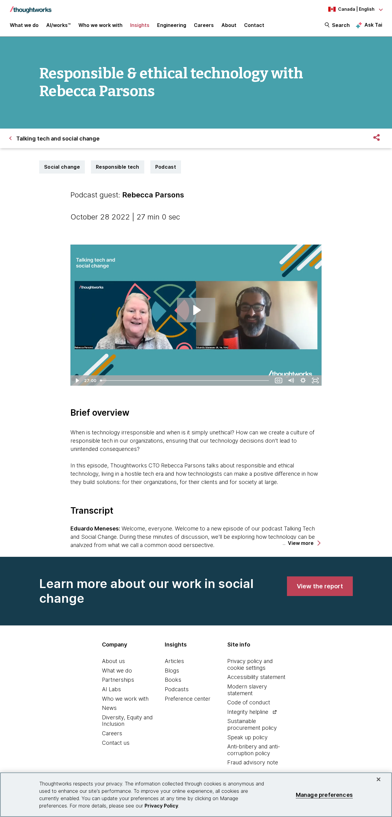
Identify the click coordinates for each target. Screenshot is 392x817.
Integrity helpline (247, 712)
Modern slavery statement (247, 689)
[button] (304, 543)
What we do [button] (24, 25)
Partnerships (118, 679)
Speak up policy (247, 737)
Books (173, 679)
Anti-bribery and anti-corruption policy (253, 749)
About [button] (228, 25)
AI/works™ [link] (58, 25)
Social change (62, 167)
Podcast (165, 167)
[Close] (378, 779)
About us (113, 661)
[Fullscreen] (315, 380)
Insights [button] (139, 25)
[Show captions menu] (279, 380)
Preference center (187, 698)
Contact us (116, 743)
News (109, 708)
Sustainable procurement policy (252, 724)
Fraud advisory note (252, 762)
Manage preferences (324, 794)
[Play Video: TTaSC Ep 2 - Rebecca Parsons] (196, 310)
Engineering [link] (171, 25)
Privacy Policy (161, 806)
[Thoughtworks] (30, 6)
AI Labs (111, 689)
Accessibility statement (256, 677)
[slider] (185, 380)
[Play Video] (76, 380)
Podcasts (177, 689)
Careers (112, 733)
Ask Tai (373, 25)
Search (341, 25)
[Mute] (291, 380)
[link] (320, 586)
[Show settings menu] (303, 380)
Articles (174, 661)
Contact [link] (254, 25)
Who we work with (125, 698)
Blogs (172, 670)
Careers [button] (204, 25)
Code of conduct (248, 702)
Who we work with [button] (100, 25)
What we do (117, 670)
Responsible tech (117, 167)
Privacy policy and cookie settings (250, 664)
